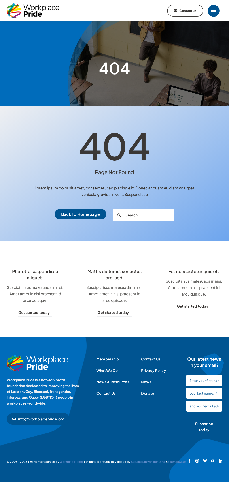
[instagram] (197, 461)
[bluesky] (205, 461)
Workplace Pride (71, 461)
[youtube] (212, 461)
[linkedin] (220, 461)
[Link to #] (214, 11)
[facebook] (189, 461)
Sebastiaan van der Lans (148, 461)
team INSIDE (177, 461)
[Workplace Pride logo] (33, 5)
